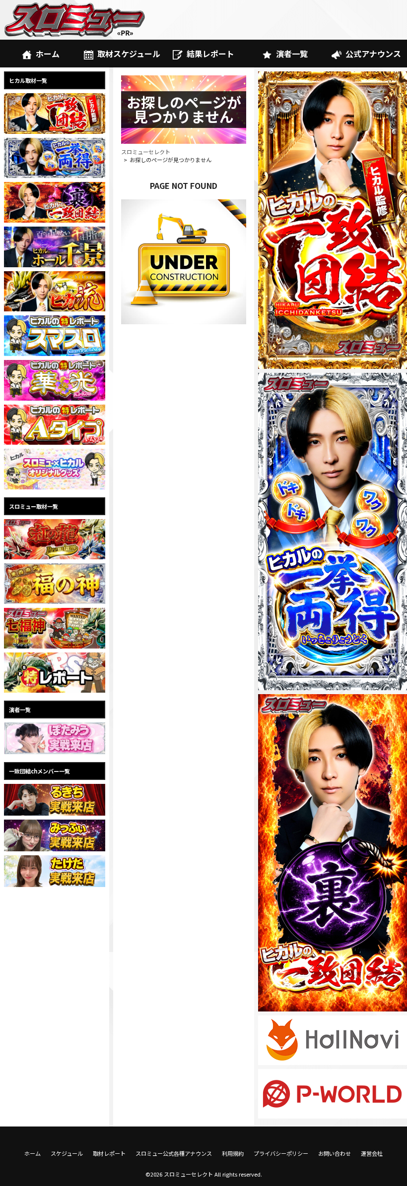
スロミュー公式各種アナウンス (174, 1153)
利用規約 (233, 1153)
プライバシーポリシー (281, 1153)
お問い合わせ (334, 1153)
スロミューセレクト (145, 152)
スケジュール (67, 1153)
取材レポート (109, 1153)
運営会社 (372, 1153)
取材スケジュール (128, 53)
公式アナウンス (373, 53)
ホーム (48, 53)
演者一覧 (292, 53)
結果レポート (210, 53)
